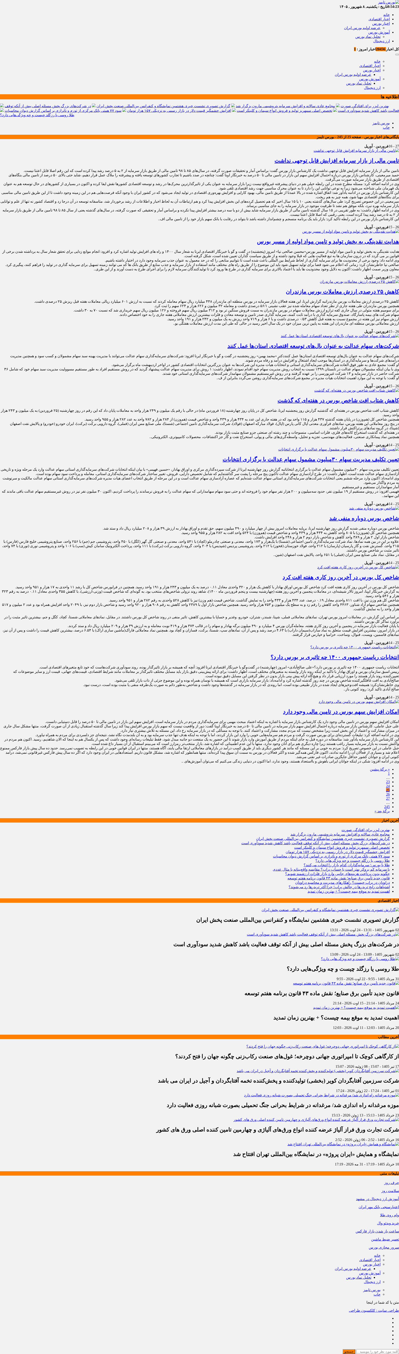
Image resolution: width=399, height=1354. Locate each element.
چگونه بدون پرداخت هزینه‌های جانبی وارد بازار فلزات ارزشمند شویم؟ (337, 874)
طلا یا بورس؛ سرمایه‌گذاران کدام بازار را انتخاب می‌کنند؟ (347, 865)
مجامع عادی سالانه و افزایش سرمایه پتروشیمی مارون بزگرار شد (285, 106)
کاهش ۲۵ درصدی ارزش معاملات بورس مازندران (342, 292)
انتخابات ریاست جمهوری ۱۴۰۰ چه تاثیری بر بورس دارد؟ (335, 657)
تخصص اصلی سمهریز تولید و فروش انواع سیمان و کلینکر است (284, 111)
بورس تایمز (381, 123)
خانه (386, 15)
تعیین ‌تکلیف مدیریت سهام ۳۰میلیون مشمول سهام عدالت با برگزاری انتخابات (311, 459)
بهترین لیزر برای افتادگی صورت (365, 106)
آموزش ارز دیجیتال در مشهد (377, 1199)
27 (388, 798)
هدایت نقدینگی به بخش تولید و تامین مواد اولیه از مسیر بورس (328, 241)
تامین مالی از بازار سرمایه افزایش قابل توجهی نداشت (337, 161)
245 (387, 807)
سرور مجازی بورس (384, 1247)
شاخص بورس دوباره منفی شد (364, 518)
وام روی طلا (389, 1215)
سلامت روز (390, 1191)
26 (388, 794)
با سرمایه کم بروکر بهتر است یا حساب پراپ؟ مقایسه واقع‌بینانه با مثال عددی (331, 869)
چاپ (386, 127)
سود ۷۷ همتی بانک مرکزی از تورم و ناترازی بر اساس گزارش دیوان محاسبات (63, 111)
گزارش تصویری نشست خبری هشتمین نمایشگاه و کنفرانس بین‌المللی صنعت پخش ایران (163, 106)
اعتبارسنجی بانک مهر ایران (379, 1207)
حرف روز (391, 1183)
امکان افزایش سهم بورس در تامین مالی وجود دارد (341, 712)
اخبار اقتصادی (379, 19)
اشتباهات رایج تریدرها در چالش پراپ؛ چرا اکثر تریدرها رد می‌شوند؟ (339, 887)
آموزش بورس (379, 32)
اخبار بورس (381, 23)
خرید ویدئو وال (388, 1223)
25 (388, 790)
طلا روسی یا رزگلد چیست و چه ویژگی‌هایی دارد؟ (37, 115)
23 (388, 782)
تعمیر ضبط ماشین (385, 1239)
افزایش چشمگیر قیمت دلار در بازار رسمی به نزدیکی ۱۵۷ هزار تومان (179, 111)
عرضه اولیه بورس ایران (362, 28)
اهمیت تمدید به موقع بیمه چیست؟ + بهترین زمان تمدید (349, 891)
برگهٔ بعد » (382, 811)
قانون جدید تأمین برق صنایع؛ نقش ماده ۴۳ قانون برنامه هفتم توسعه (338, 878)
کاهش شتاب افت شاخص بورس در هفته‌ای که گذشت (338, 400)
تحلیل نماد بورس (368, 37)
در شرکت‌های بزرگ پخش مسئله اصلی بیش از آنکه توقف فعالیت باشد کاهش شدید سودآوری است (315, 843)
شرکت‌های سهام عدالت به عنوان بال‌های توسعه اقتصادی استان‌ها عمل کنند (313, 346)
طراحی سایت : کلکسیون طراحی (374, 1310)
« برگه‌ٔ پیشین (380, 769)
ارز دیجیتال (381, 41)
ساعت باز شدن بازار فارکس (377, 1231)
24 (388, 786)
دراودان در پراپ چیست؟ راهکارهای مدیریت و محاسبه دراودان (342, 882)
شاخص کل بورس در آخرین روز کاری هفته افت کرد (341, 577)
